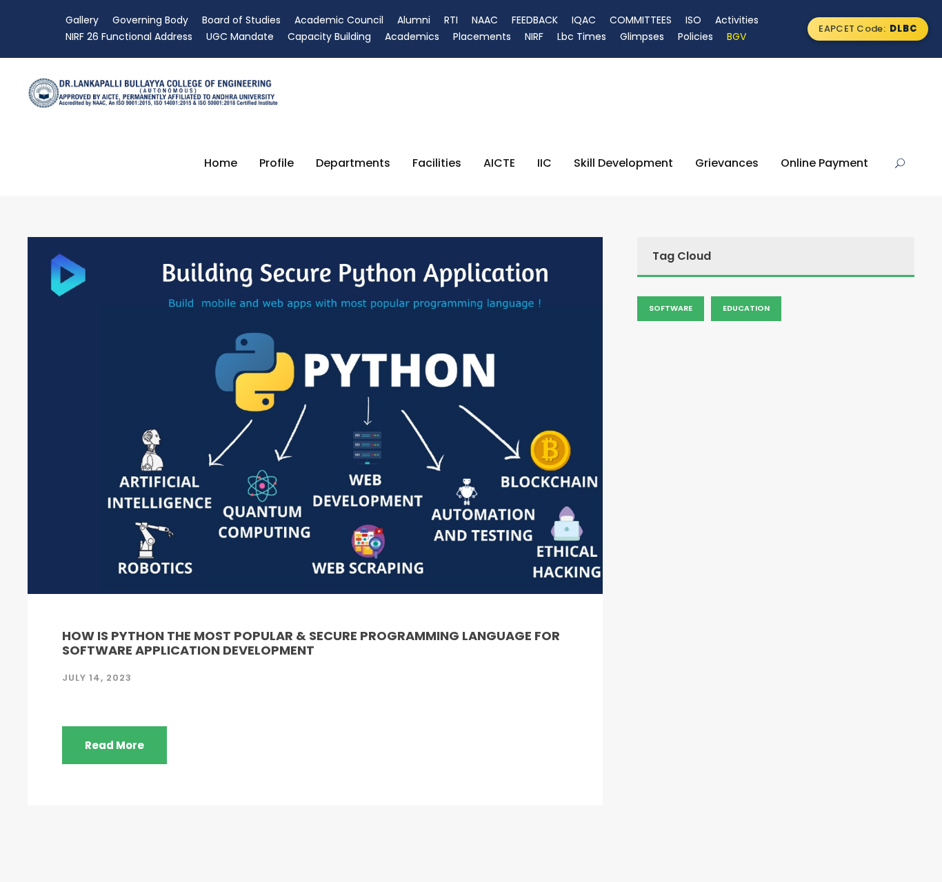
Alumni (413, 20)
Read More (114, 745)
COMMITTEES (641, 20)
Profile (276, 163)
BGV (736, 36)
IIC (544, 163)
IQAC (584, 20)
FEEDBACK (535, 20)
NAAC (485, 20)
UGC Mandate (240, 36)
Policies (695, 36)
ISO (693, 20)
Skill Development (623, 163)
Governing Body (150, 20)
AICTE (499, 163)
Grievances (727, 163)
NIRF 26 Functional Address (129, 36)
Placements (482, 36)
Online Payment (824, 163)
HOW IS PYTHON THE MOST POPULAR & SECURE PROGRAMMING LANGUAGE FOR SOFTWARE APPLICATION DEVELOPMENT (311, 643)
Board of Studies (241, 20)
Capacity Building (329, 36)
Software (670, 308)
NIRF (534, 36)
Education (746, 308)
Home (220, 163)
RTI (451, 20)
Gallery (82, 20)
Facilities (436, 163)
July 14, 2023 (97, 677)
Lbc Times (581, 36)
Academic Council (338, 20)
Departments (353, 163)
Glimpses (642, 36)
